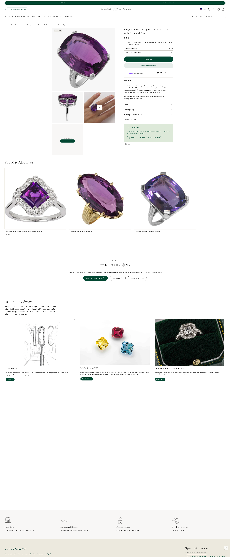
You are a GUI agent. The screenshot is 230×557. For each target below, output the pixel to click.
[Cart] (223, 9)
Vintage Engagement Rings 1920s (20, 25)
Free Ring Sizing (129, 109)
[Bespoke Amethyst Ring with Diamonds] (165, 199)
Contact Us (156, 137)
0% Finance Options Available (170, 3)
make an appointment (115, 272)
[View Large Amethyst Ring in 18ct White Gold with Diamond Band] (99, 107)
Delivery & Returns (130, 119)
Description (127, 80)
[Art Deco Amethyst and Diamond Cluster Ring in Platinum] (35, 199)
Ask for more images (67, 141)
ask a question (103, 272)
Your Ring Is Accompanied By (133, 114)
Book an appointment (138, 137)
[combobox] (216, 17)
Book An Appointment (148, 65)
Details (126, 104)
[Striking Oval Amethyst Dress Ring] (100, 199)
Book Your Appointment (18, 9)
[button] (9, 17)
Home (6, 25)
